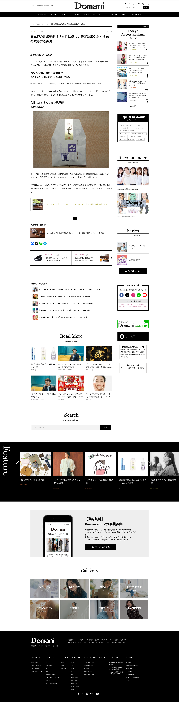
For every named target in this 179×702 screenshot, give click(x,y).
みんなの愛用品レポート (139, 133)
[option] (35, 469)
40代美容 (123, 136)
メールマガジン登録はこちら (133, 301)
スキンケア (49, 665)
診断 (122, 125)
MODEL (102, 14)
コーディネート (35, 662)
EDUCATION (89, 14)
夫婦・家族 (74, 680)
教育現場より (88, 668)
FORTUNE (114, 14)
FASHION (42, 14)
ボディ (48, 671)
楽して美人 (140, 139)
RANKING (136, 14)
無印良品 (131, 139)
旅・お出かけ (74, 677)
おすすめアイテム (36, 668)
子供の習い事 (88, 671)
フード (72, 665)
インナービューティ (51, 683)
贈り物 (72, 689)
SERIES (125, 14)
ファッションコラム (36, 665)
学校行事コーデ (88, 665)
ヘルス (47, 24)
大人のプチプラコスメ (135, 136)
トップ (32, 24)
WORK (64, 14)
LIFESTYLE (75, 14)
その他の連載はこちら (133, 271)
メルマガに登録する (100, 547)
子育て (72, 674)
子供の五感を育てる (89, 662)
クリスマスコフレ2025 (52, 677)
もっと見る (133, 106)
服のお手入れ (130, 125)
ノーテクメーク (125, 133)
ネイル (48, 680)
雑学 (62, 662)
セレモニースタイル (140, 128)
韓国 (138, 125)
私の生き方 (74, 683)
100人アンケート (75, 686)
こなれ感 (123, 128)
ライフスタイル (40, 24)
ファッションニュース (37, 671)
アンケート (132, 335)
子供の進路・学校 (89, 674)
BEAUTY (53, 14)
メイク (48, 662)
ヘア (130, 128)
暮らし (72, 662)
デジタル (63, 668)
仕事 (62, 665)
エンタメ (73, 668)
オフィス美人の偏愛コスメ (128, 130)
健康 (52, 24)
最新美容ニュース (51, 674)
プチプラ (123, 139)
